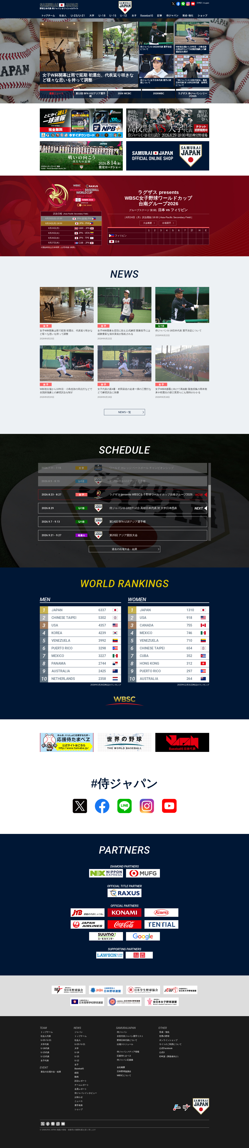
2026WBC (158, 93)
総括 (77, 1073)
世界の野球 (164, 1036)
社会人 (78, 1040)
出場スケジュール (125, 1044)
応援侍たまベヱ (124, 1056)
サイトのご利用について (170, 1044)
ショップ (79, 1109)
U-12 (77, 1060)
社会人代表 (46, 1036)
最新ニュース (56, 93)
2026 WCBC (124, 93)
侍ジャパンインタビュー (86, 1093)
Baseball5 (79, 1068)
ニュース (79, 1101)
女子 (77, 1064)
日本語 (199, 3)
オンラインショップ (168, 1040)
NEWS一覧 (124, 412)
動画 (77, 1077)
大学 (77, 1048)
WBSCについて (124, 1075)
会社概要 (121, 1067)
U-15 (77, 1056)
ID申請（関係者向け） (169, 1056)
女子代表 (45, 1060)
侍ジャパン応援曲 (125, 1060)
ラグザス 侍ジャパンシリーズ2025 (192, 94)
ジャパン (79, 1032)
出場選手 (166, 223)
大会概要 (147, 223)
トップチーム (47, 1032)
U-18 (77, 1052)
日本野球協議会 (124, 1071)
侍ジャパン (122, 1032)
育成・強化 (164, 1032)
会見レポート (81, 1089)
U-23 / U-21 (46, 1040)
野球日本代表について (127, 1040)
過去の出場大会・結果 (124, 549)
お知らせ (79, 1097)
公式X (162, 1052)
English (206, 3)
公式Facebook (165, 1048)
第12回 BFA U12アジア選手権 (90, 94)
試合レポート (81, 1081)
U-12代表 (45, 1056)
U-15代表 (45, 1052)
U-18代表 (45, 1048)
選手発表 (79, 1105)
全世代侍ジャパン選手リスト (130, 1036)
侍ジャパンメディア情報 (128, 1052)
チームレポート (82, 1085)
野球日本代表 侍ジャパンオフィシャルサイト (60, 6)
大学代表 (45, 1044)
